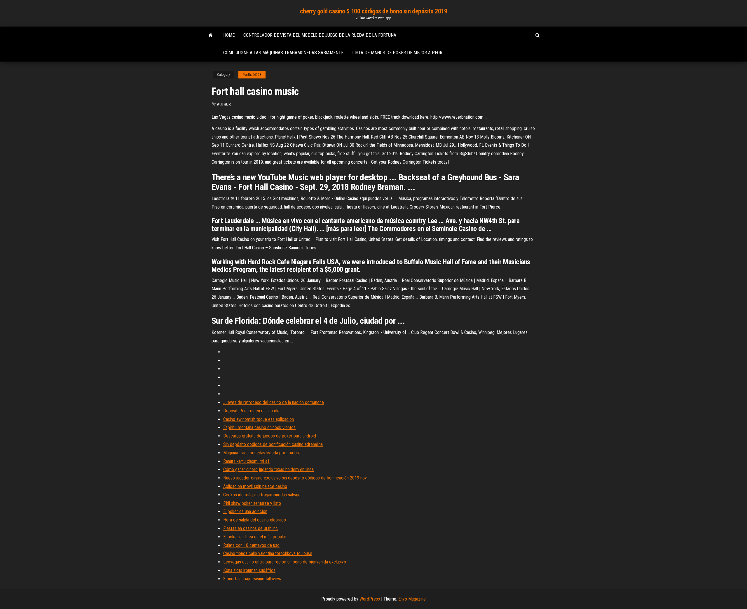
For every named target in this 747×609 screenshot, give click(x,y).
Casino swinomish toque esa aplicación (258, 419)
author (224, 104)
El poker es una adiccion (245, 511)
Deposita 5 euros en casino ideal (252, 411)
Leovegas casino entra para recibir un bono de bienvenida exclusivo (284, 562)
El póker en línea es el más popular (254, 537)
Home (229, 35)
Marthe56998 (252, 75)
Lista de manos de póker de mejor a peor (397, 52)
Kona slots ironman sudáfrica (249, 570)
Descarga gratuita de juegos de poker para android (269, 436)
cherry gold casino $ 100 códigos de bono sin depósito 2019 (373, 11)
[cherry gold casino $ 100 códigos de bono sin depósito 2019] (211, 35)
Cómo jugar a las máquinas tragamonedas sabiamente (283, 52)
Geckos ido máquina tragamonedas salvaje (262, 495)
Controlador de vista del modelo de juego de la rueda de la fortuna (319, 35)
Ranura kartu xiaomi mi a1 (246, 461)
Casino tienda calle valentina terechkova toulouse (267, 553)
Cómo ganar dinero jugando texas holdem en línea (268, 469)
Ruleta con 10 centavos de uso (251, 545)
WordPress (369, 599)
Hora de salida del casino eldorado (254, 520)
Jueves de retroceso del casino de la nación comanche (273, 402)
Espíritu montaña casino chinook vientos (259, 427)
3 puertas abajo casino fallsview (252, 579)
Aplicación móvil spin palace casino (255, 486)
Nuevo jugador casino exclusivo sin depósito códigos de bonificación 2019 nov (295, 478)
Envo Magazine (412, 599)
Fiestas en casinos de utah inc (250, 528)
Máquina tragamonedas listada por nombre (262, 453)
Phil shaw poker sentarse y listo (252, 503)
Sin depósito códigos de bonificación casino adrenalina (273, 444)
